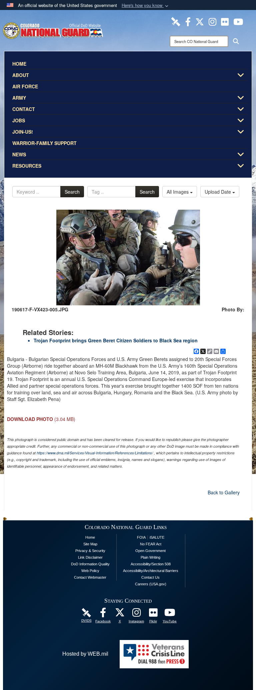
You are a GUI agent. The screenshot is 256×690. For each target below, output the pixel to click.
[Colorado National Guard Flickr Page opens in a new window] (225, 21)
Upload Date (218, 191)
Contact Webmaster (90, 577)
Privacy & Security (90, 551)
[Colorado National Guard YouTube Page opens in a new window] (238, 21)
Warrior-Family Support (44, 143)
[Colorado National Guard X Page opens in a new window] (199, 21)
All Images (178, 191)
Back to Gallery (224, 492)
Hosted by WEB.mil (85, 654)
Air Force (25, 86)
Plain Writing (150, 557)
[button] (146, 5)
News (19, 154)
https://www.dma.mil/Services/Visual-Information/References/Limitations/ (95, 452)
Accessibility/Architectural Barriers (150, 571)
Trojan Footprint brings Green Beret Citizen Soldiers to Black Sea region (116, 340)
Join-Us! (22, 131)
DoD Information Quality (90, 564)
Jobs (18, 120)
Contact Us (150, 577)
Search (72, 191)
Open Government (150, 551)
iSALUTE (157, 537)
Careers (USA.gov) (150, 584)
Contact (23, 109)
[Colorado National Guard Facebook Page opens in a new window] (188, 21)
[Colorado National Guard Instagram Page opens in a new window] (212, 21)
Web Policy (90, 571)
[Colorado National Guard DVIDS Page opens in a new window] (176, 21)
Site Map (90, 544)
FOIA (141, 537)
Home (19, 63)
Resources (26, 165)
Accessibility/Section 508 (151, 564)
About (20, 75)
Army (19, 97)
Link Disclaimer (90, 557)
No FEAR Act (150, 544)
